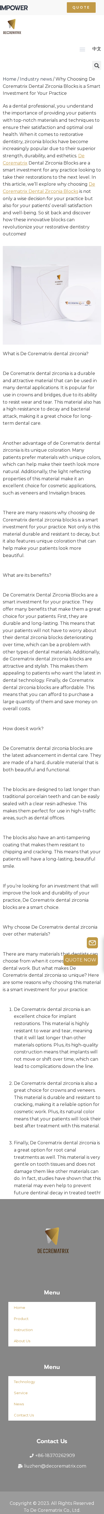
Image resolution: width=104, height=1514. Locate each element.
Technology (24, 1381)
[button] (81, 7)
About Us (22, 1341)
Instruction (23, 1329)
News (19, 1404)
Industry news (36, 79)
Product (21, 1318)
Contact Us (24, 1415)
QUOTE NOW (80, 960)
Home (9, 79)
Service (21, 1393)
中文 (96, 49)
